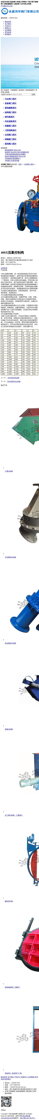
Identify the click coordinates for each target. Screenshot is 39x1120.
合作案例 (8, 30)
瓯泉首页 (8, 21)
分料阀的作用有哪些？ (13, 158)
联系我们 (8, 34)
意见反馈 (8, 32)
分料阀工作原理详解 (12, 160)
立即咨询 (4, 268)
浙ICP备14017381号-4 (27, 1118)
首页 (20, 164)
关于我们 (8, 24)
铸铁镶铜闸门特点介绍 (13, 150)
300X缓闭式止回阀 (13, 381)
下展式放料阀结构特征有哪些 (15, 154)
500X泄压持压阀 (13, 378)
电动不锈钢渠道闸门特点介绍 (15, 156)
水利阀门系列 (29, 164)
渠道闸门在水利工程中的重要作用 (17, 152)
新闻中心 (8, 28)
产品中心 (8, 26)
